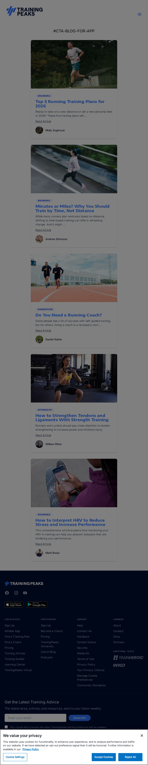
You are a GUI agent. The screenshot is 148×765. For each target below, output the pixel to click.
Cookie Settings (15, 756)
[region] (74, 747)
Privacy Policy (31, 749)
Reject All (130, 756)
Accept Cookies (103, 756)
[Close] (142, 735)
